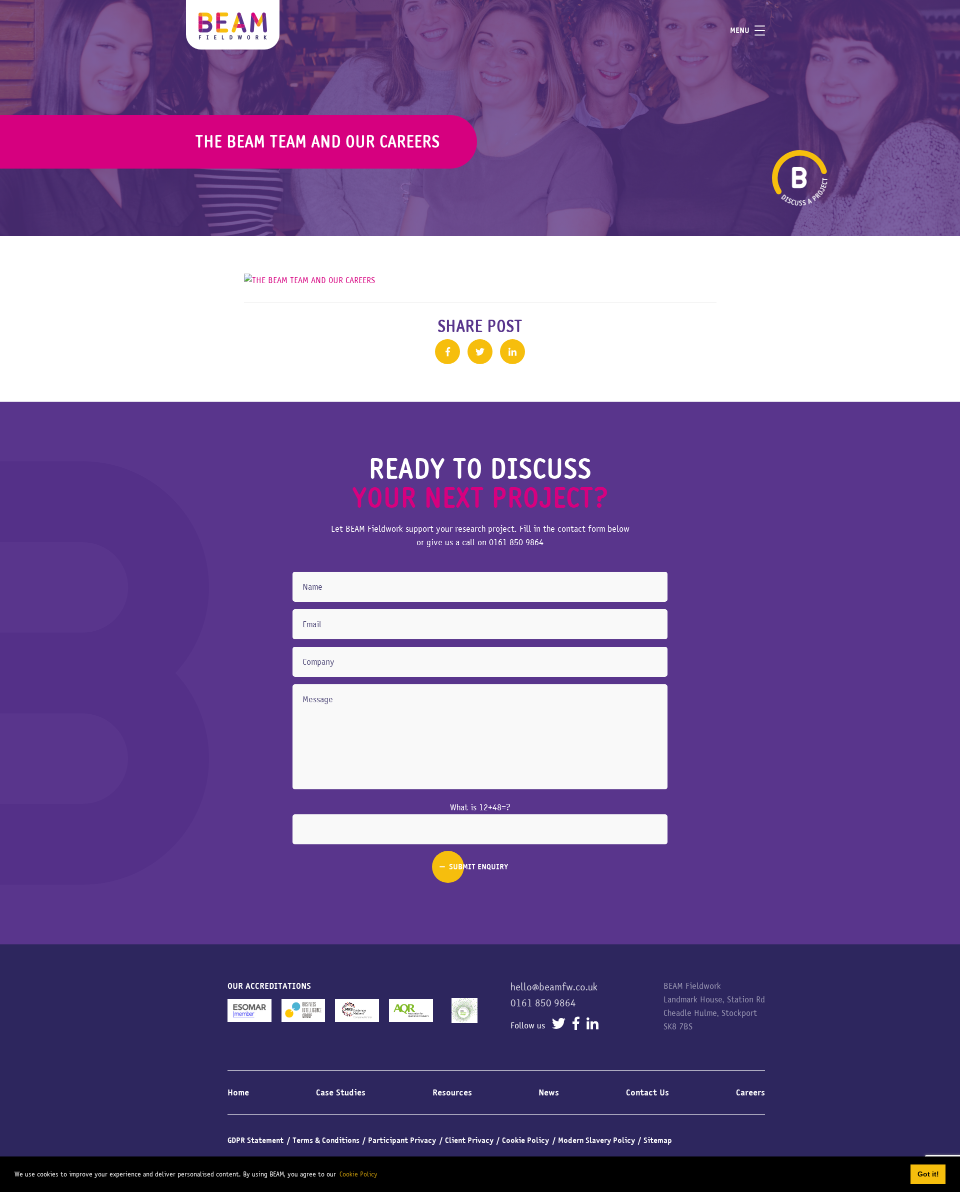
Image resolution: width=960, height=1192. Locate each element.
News (548, 1092)
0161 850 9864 (516, 542)
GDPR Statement (256, 1140)
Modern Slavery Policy (596, 1140)
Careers (750, 1092)
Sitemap (658, 1140)
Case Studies (341, 1092)
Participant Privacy (402, 1140)
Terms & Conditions (326, 1140)
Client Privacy (469, 1140)
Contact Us (647, 1092)
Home (238, 1092)
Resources (452, 1092)
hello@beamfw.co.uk (554, 987)
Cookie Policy (525, 1140)
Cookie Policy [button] (359, 1174)
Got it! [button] (928, 1174)
